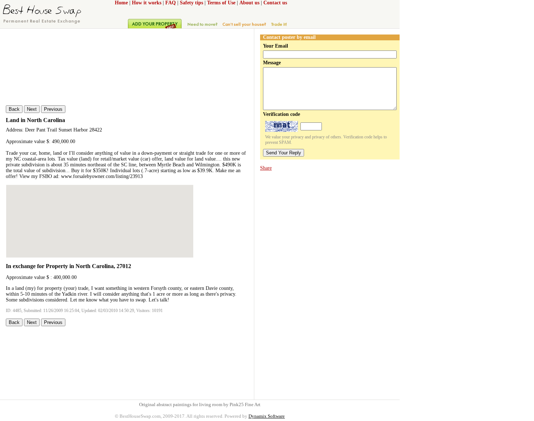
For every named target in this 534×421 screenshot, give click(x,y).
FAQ (170, 2)
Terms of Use (221, 2)
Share (266, 168)
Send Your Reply (283, 152)
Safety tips (191, 2)
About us (249, 2)
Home (121, 2)
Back (14, 109)
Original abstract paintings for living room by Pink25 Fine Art (199, 404)
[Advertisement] (292, 285)
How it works (146, 2)
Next (32, 109)
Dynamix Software (266, 416)
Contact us (275, 2)
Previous (53, 109)
